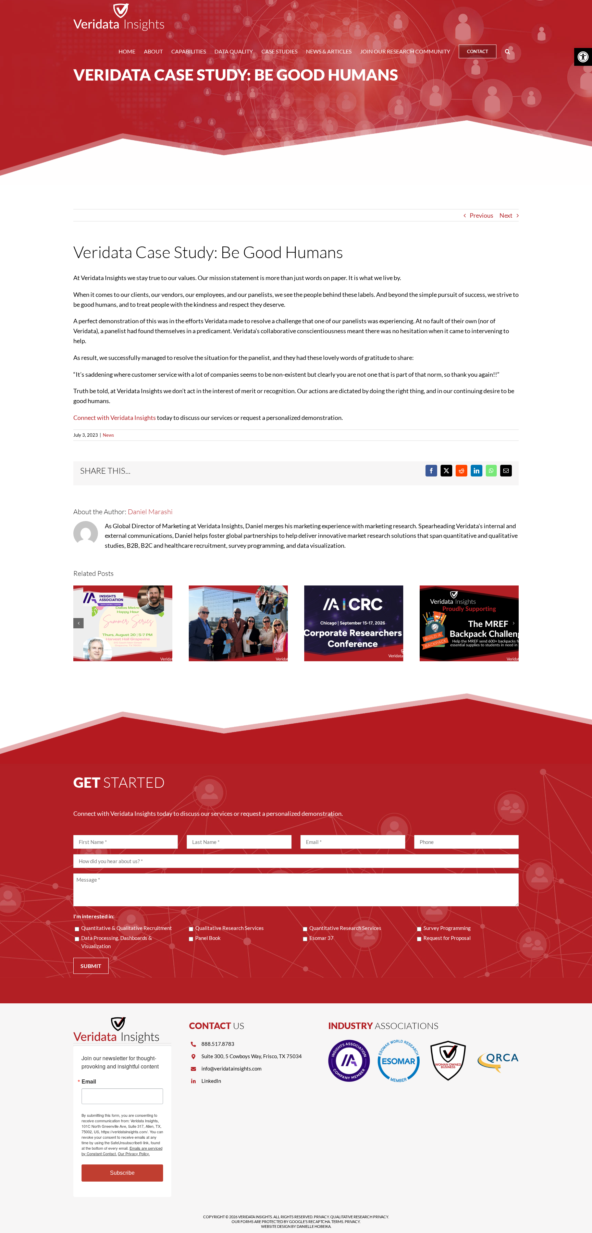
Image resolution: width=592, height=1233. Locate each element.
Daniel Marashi (150, 511)
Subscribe (122, 1173)
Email (89, 1081)
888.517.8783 (217, 1044)
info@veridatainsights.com (231, 1068)
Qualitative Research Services (229, 928)
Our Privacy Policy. (134, 1153)
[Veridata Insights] (116, 1020)
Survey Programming (447, 928)
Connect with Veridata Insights (114, 417)
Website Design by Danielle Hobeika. (296, 1226)
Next (506, 215)
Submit (91, 966)
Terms (337, 1221)
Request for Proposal (447, 938)
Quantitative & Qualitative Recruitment (126, 928)
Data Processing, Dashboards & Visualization (116, 942)
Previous (481, 215)
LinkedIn (211, 1081)
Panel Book (208, 938)
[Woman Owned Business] (448, 1043)
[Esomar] (398, 1043)
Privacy (321, 1216)
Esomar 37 (321, 938)
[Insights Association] (349, 1043)
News (108, 435)
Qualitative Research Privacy (359, 1216)
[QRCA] (498, 1043)
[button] (507, 51)
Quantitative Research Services (345, 928)
